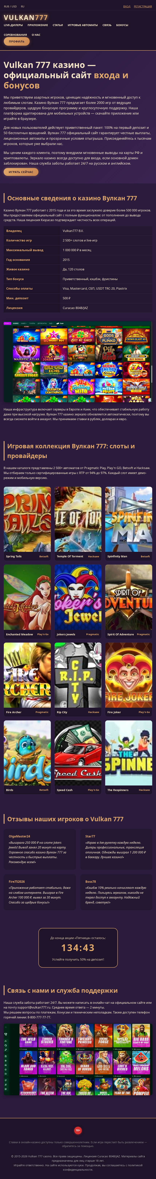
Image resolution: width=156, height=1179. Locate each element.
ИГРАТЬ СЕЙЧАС (21, 172)
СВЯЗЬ (107, 25)
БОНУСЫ (122, 25)
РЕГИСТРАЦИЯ (143, 6)
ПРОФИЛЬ (17, 41)
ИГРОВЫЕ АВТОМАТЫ (83, 25)
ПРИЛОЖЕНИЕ (38, 25)
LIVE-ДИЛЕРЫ (13, 25)
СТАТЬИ (58, 25)
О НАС (36, 35)
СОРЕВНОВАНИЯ (15, 35)
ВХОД (126, 6)
